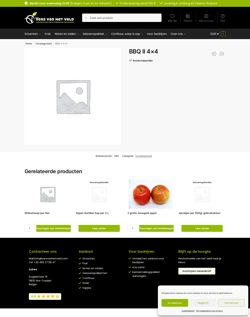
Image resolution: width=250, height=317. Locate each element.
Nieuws (188, 20)
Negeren (203, 302)
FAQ (222, 20)
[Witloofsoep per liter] (48, 194)
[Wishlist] (65, 184)
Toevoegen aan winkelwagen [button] (53, 228)
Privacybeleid (120, 312)
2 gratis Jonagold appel (142, 213)
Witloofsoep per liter (37, 213)
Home (28, 43)
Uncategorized (44, 43)
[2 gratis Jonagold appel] (150, 194)
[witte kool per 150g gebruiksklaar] (214, 54)
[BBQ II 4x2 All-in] (221, 54)
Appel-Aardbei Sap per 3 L (92, 213)
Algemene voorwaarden (95, 312)
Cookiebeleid (188, 310)
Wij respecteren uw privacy (209, 310)
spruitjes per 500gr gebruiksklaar (199, 213)
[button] (218, 34)
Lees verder (99, 228)
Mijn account (206, 20)
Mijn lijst (172, 20)
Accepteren (175, 302)
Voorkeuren (231, 302)
